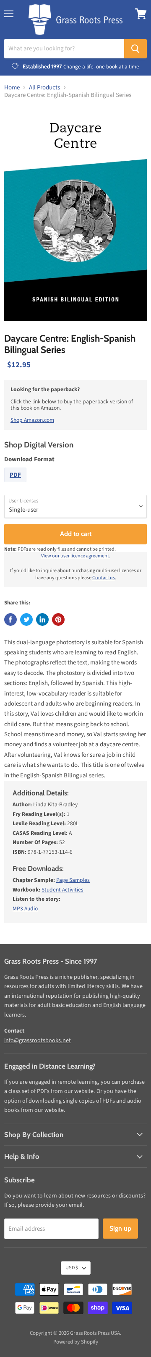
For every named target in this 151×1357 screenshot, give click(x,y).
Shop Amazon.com (32, 420)
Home (12, 87)
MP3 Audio (25, 909)
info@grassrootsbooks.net (37, 1040)
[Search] (135, 48)
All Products (44, 87)
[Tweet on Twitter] (26, 619)
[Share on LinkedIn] (42, 619)
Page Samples (73, 880)
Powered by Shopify (75, 1342)
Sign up (120, 1228)
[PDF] (16, 484)
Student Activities (62, 890)
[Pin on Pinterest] (58, 619)
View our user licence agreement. (75, 556)
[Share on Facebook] (10, 619)
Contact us (103, 577)
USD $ (71, 1267)
